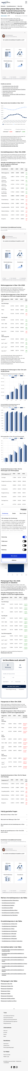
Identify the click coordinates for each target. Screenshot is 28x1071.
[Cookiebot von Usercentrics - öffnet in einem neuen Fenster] (20, 510)
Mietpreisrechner (7, 1023)
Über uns (5, 1030)
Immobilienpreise (10, 900)
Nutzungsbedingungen (9, 1047)
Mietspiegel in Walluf (5, 993)
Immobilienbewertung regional (10, 1021)
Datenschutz (6, 1045)
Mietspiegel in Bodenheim (7, 996)
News (5, 1036)
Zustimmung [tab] (5, 513)
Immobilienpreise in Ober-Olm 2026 (10, 86)
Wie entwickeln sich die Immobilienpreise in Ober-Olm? (13, 825)
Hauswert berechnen (8, 1017)
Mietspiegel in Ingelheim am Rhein (8, 1001)
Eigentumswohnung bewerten (10, 1019)
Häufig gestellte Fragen (8, 92)
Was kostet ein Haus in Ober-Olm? (9, 814)
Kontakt (5, 1032)
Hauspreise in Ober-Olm (14, 20)
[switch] (24, 541)
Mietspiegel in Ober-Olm (6, 652)
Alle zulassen (14, 555)
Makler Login (6, 1056)
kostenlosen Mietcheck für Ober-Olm (15, 588)
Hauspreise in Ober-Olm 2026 (9, 91)
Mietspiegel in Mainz (5, 991)
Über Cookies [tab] (23, 513)
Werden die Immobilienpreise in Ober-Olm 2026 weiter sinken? (12, 831)
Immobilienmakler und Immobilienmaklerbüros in (14, 957)
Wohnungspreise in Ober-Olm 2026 (10, 87)
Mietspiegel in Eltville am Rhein (8, 998)
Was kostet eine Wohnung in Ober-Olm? (10, 819)
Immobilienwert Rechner (9, 1015)
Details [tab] (14, 513)
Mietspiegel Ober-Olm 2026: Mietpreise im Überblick (14, 89)
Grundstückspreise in (9, 923)
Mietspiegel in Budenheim (7, 988)
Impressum (6, 1043)
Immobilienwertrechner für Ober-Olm (9, 146)
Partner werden (7, 1054)
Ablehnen (14, 560)
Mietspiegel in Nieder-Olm (7, 986)
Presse (5, 1034)
